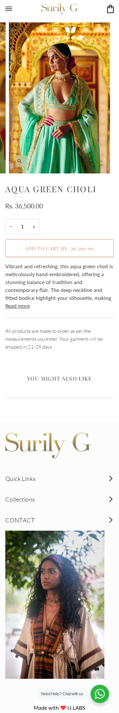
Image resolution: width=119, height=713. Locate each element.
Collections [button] (20, 499)
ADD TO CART (59, 248)
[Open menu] (15, 9)
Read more (17, 306)
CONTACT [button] (20, 520)
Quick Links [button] (20, 478)
